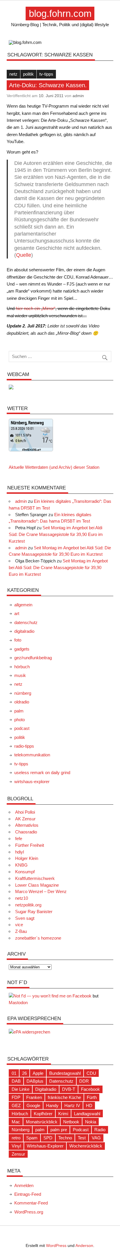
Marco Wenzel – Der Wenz (41, 891)
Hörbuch (20, 1113)
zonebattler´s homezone (38, 938)
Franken (34, 1097)
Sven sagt (24, 918)
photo (19, 719)
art (16, 613)
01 (14, 1073)
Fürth (92, 1097)
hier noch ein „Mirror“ (35, 308)
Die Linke (20, 1089)
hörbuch (22, 666)
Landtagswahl (87, 1113)
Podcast (81, 1129)
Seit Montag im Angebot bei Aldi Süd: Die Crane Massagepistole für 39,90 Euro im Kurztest (56, 534)
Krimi (63, 1113)
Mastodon (18, 1002)
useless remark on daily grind (42, 772)
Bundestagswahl (65, 1073)
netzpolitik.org (28, 904)
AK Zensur (25, 818)
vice (19, 924)
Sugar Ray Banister (33, 911)
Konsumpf (25, 871)
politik (28, 74)
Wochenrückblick (85, 1145)
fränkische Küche (64, 1097)
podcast (21, 728)
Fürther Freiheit (29, 845)
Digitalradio (45, 1089)
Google (33, 1105)
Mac (16, 1121)
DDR (84, 1081)
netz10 (21, 898)
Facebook (90, 1089)
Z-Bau (21, 931)
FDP (16, 1097)
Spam (32, 1137)
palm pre (58, 1129)
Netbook (71, 1121)
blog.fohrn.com (60, 13)
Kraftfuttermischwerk (35, 878)
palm (19, 710)
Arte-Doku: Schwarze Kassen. (48, 85)
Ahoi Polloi (25, 812)
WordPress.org (28, 1211)
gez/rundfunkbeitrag (33, 657)
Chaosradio (26, 831)
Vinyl (16, 1145)
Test (82, 1137)
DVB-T (68, 1089)
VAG (96, 1137)
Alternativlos (26, 825)
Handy (52, 1105)
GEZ (16, 1105)
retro (16, 1137)
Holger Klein (26, 858)
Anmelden (23, 1185)
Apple (38, 1073)
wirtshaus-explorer (32, 781)
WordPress (56, 1245)
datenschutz (26, 622)
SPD (47, 1137)
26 (24, 1073)
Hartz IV (72, 1105)
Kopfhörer (43, 1113)
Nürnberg (20, 1129)
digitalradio (24, 631)
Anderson (84, 1245)
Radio (99, 1129)
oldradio (21, 701)
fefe (18, 838)
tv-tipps (46, 74)
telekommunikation (32, 754)
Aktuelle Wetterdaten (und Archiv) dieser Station (54, 467)
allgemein (23, 604)
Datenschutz (61, 1081)
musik (20, 675)
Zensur (18, 1154)
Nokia (90, 1121)
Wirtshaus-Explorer (45, 1145)
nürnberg (22, 693)
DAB (16, 1081)
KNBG (21, 865)
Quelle (23, 255)
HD (89, 1105)
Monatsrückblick (41, 1121)
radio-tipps (24, 746)
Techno (65, 1137)
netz (13, 74)
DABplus (35, 1081)
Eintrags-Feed (27, 1194)
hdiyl (19, 851)
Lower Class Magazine (37, 885)
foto (17, 639)
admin (78, 95)
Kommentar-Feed (31, 1202)
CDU (91, 1073)
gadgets (21, 648)
